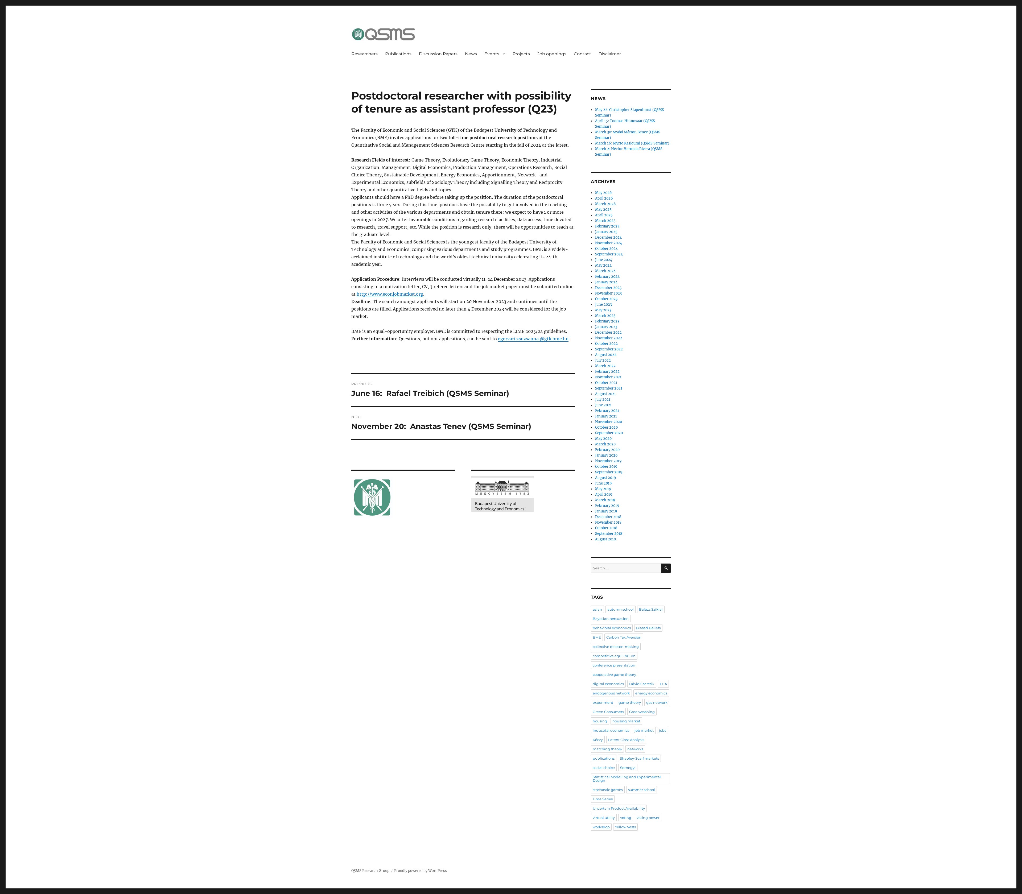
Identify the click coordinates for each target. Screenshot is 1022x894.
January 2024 (606, 282)
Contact (582, 53)
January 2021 (606, 416)
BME (597, 637)
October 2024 (606, 248)
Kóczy (598, 740)
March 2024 (605, 271)
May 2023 (603, 310)
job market (644, 730)
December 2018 (608, 517)
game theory (630, 702)
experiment (603, 702)
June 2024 (603, 260)
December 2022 (608, 332)
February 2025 (607, 226)
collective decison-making (616, 646)
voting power (648, 818)
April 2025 (604, 215)
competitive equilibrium (614, 656)
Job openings (551, 53)
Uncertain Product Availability (619, 808)
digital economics (608, 684)
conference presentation (614, 665)
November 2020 (608, 422)
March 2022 (605, 366)
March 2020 (605, 444)
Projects (521, 53)
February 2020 (607, 450)
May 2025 (603, 209)
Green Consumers (608, 712)
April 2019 (603, 494)
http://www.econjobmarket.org (390, 294)
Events (491, 53)
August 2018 (605, 539)
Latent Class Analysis (626, 740)
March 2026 (605, 204)
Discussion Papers (438, 53)
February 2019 (607, 505)
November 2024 (608, 243)
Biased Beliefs (648, 628)
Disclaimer (610, 53)
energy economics (651, 693)
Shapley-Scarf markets (639, 758)
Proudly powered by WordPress (420, 870)
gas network (656, 702)
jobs (662, 730)
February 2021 (607, 410)
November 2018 (608, 522)
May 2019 (603, 489)
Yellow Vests (625, 827)
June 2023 (603, 304)
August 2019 (605, 477)
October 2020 (606, 427)
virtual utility (604, 818)
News (471, 53)
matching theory (607, 749)
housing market (626, 721)
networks (635, 749)
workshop (601, 827)
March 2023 (605, 315)
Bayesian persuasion (611, 618)
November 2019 (608, 461)
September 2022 (609, 349)
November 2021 (608, 377)
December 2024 (608, 237)
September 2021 (608, 388)
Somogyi (628, 767)
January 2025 (606, 232)
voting (625, 818)
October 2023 (606, 299)
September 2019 (609, 472)
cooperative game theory (614, 674)
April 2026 (604, 198)
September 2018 (608, 533)
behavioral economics (612, 628)
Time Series (603, 799)
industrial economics (611, 730)
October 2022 (606, 343)
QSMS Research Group (370, 870)
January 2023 (606, 327)
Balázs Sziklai (651, 609)
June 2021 (603, 405)
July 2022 (603, 360)
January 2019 (606, 511)
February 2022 (607, 371)
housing (600, 721)
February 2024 (607, 276)
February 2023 (607, 321)
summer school (641, 790)
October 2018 (606, 528)
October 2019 (606, 466)
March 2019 (605, 500)
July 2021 (602, 399)
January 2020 (606, 455)
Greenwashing (642, 712)
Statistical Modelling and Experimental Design (627, 779)
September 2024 (609, 254)
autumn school (620, 609)
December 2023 (608, 287)
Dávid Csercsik (641, 684)
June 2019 (603, 483)
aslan (597, 609)
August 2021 (605, 394)
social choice (604, 767)
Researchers (364, 53)
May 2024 (603, 265)
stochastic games (608, 790)
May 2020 (603, 438)
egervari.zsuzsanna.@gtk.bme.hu (533, 338)
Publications (398, 53)
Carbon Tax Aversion (623, 637)
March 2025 (605, 220)
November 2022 (608, 338)
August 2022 (605, 355)
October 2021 (606, 382)
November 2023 (608, 293)
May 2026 (603, 193)
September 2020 (609, 433)
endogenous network (611, 693)
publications (604, 758)
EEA (663, 684)
